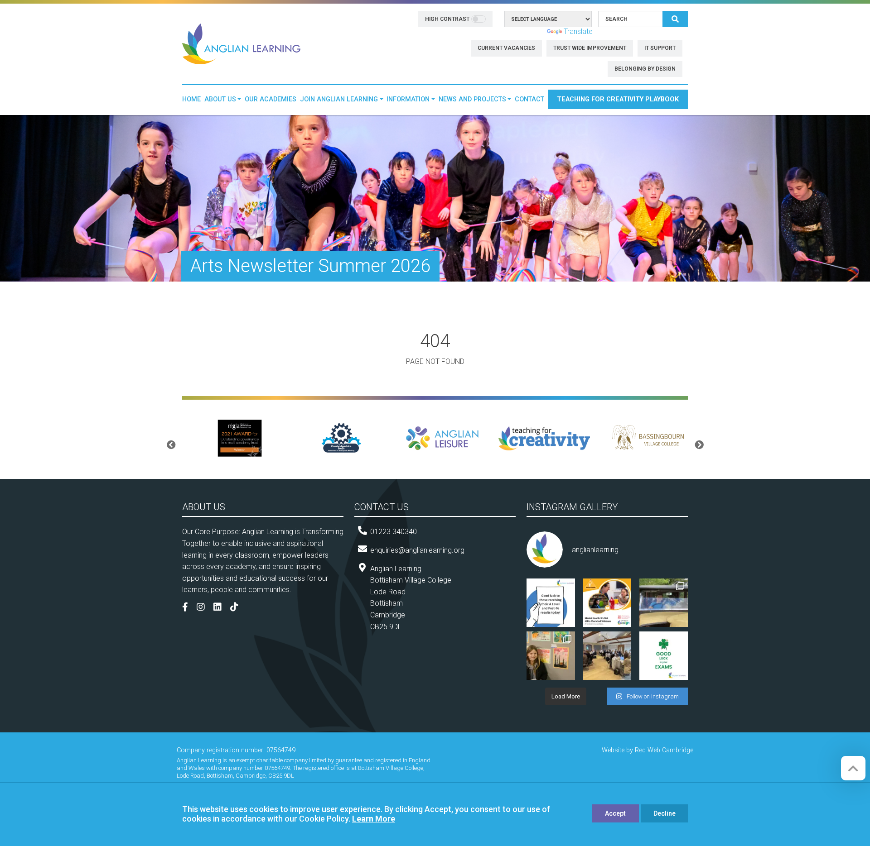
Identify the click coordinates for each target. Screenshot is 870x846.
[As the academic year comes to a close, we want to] (551, 655)
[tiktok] (237, 607)
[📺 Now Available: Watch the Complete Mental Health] (607, 602)
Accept (615, 813)
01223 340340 (393, 531)
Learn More (373, 818)
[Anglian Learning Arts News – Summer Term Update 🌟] (663, 602)
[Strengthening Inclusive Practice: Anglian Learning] (607, 655)
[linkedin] (220, 607)
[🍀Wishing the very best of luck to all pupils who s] (663, 655)
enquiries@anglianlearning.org (417, 550)
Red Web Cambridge (664, 750)
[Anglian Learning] (241, 43)
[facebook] (188, 607)
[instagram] (204, 607)
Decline (664, 813)
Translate (578, 31)
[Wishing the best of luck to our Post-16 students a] (551, 602)
